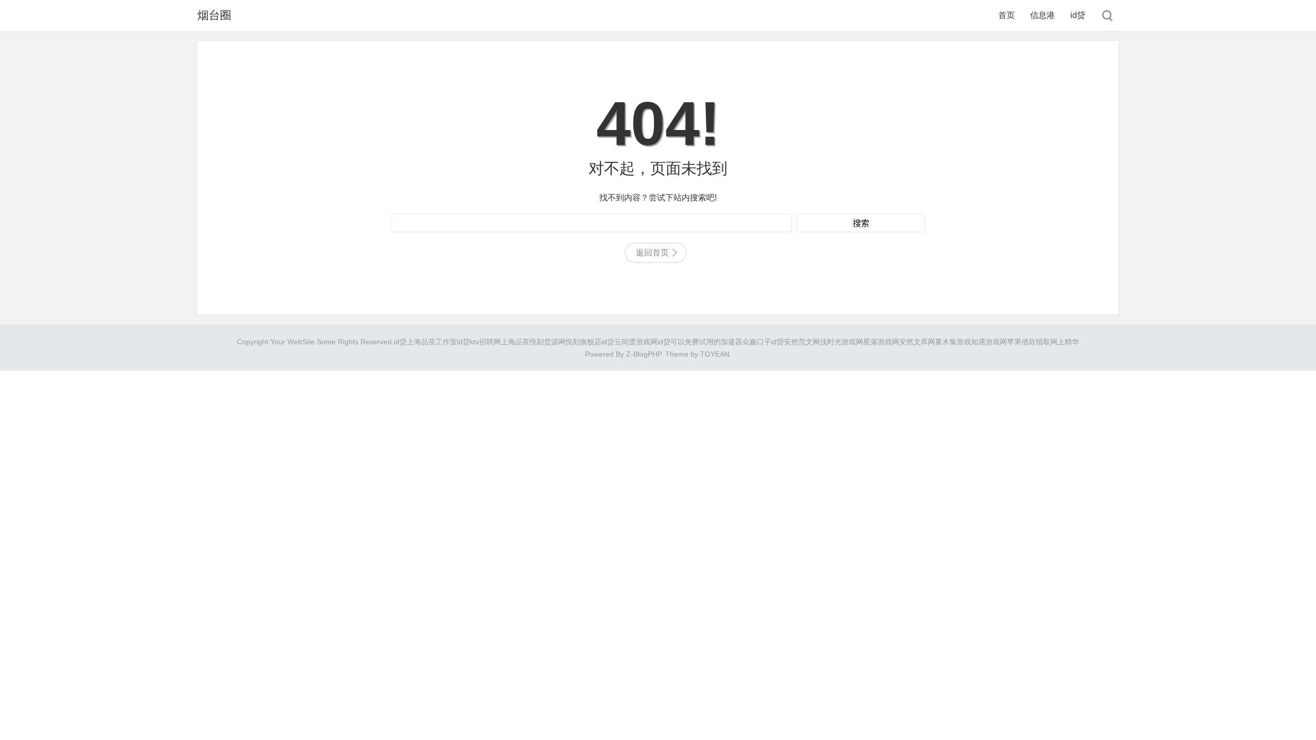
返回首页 (652, 252)
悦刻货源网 (547, 342)
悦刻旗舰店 (583, 342)
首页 (1006, 15)
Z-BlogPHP (643, 354)
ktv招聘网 (485, 342)
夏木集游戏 (953, 342)
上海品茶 (515, 342)
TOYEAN (714, 354)
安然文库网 (917, 342)
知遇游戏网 (989, 342)
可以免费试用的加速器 (706, 342)
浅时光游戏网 (841, 342)
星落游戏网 (881, 342)
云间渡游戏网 (635, 342)
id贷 (1077, 15)
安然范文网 (802, 342)
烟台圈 (214, 15)
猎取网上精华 (1057, 342)
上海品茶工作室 (432, 342)
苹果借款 (1021, 342)
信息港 (1042, 15)
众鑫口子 (756, 342)
